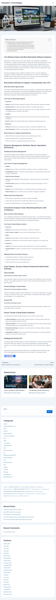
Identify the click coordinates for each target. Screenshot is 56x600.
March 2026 (7, 555)
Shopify (5, 467)
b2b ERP (6, 487)
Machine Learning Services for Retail (12, 509)
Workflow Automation (24, 495)
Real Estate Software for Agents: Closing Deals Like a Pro (19, 43)
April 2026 (6, 553)
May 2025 (6, 579)
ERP (5, 392)
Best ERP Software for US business (12, 512)
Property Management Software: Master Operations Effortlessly (21, 45)
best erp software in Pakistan (28, 487)
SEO (5, 465)
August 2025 (7, 572)
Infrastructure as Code (38, 491)
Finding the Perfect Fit (12, 50)
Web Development (8, 477)
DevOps (6, 431)
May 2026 (6, 551)
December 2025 (8, 563)
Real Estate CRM (8, 462)
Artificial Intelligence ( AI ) (10, 426)
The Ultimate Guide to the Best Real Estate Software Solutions (20, 42)
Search (5, 409)
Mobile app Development (10, 455)
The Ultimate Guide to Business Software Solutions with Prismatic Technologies (40, 390)
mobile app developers (41, 493)
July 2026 (6, 546)
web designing (7, 474)
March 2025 (7, 584)
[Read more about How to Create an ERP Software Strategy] (15, 381)
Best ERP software (14, 487)
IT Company (7, 443)
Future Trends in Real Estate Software (15, 49)
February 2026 (7, 558)
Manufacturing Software (30, 493)
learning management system (10, 493)
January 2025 (7, 589)
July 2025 (6, 575)
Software (6, 469)
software (36, 67)
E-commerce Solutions (9, 436)
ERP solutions (19, 491)
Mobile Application (8, 457)
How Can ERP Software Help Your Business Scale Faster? (18, 519)
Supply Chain (7, 495)
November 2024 (8, 594)
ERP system (29, 491)
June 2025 (6, 577)
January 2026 (7, 560)
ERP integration (45, 489)
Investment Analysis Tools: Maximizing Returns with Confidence (21, 46)
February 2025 (7, 587)
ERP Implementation (36, 489)
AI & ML (5, 424)
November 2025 (8, 565)
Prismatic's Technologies (11, 3)
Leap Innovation (8, 445)
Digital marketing (8, 433)
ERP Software (9, 491)
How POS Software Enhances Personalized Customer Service (19, 517)
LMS (5, 448)
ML (4, 452)
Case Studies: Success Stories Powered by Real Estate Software (21, 48)
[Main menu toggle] (53, 2)
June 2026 (6, 548)
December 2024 (8, 592)
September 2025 (8, 570)
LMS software (21, 493)
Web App (6, 472)
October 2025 (7, 567)
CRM (5, 428)
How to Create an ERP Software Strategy (14, 390)
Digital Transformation (20, 489)
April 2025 (6, 582)
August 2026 (7, 543)
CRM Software (40, 487)
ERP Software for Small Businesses (12, 514)
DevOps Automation (8, 489)
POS (5, 460)
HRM (5, 440)
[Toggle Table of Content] (48, 40)
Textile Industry (14, 495)
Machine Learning (8, 450)
